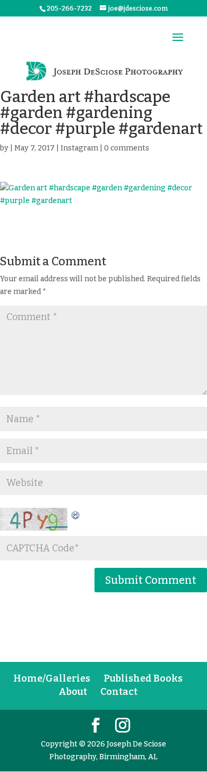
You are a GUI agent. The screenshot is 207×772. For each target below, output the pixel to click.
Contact (118, 692)
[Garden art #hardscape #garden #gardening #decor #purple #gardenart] (103, 194)
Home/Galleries (51, 678)
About (72, 692)
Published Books (143, 678)
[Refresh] (76, 513)
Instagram (79, 148)
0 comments (126, 148)
